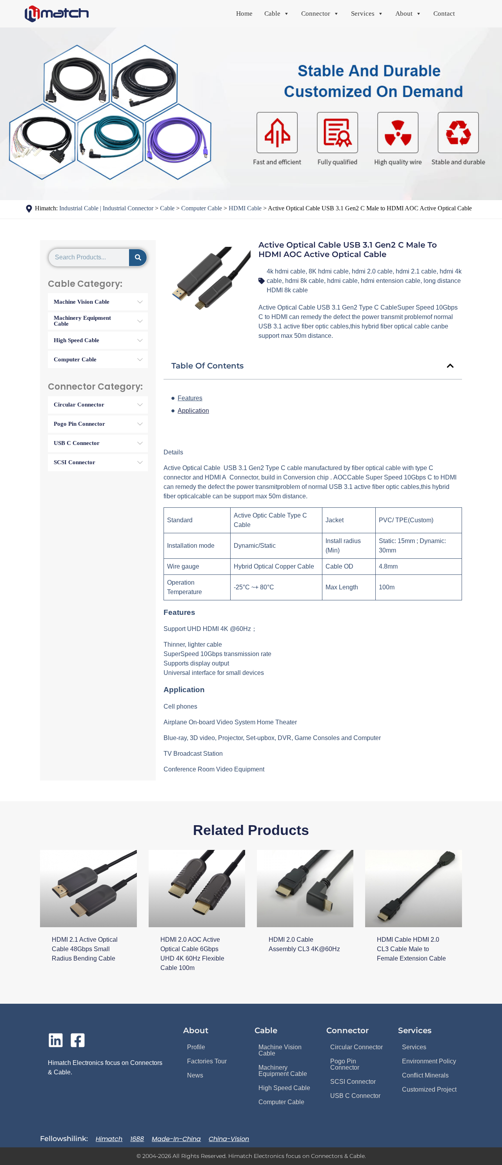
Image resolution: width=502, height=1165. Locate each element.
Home (244, 13)
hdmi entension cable (390, 280)
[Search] (138, 257)
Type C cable (284, 468)
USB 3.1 (235, 468)
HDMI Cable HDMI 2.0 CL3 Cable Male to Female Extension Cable (411, 949)
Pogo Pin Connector (344, 1064)
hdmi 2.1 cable (416, 271)
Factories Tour (207, 1061)
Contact (444, 13)
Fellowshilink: (64, 1138)
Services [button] (363, 13)
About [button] (404, 13)
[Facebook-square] (77, 1040)
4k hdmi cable (286, 271)
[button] (450, 366)
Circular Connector (356, 1047)
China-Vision (229, 1138)
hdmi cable (342, 280)
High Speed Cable (284, 1088)
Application (193, 410)
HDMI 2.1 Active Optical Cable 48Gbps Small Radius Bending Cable (85, 949)
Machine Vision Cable (280, 1050)
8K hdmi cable (329, 271)
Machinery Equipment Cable (282, 1070)
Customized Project (429, 1089)
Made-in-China (176, 1138)
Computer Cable (281, 1102)
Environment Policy (429, 1061)
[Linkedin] (56, 1040)
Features (190, 398)
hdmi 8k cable (304, 280)
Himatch (109, 1138)
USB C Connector (355, 1095)
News (195, 1075)
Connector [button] (315, 13)
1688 (137, 1138)
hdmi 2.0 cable (372, 271)
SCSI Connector (353, 1081)
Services (414, 1047)
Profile (196, 1047)
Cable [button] (272, 13)
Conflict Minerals (425, 1075)
